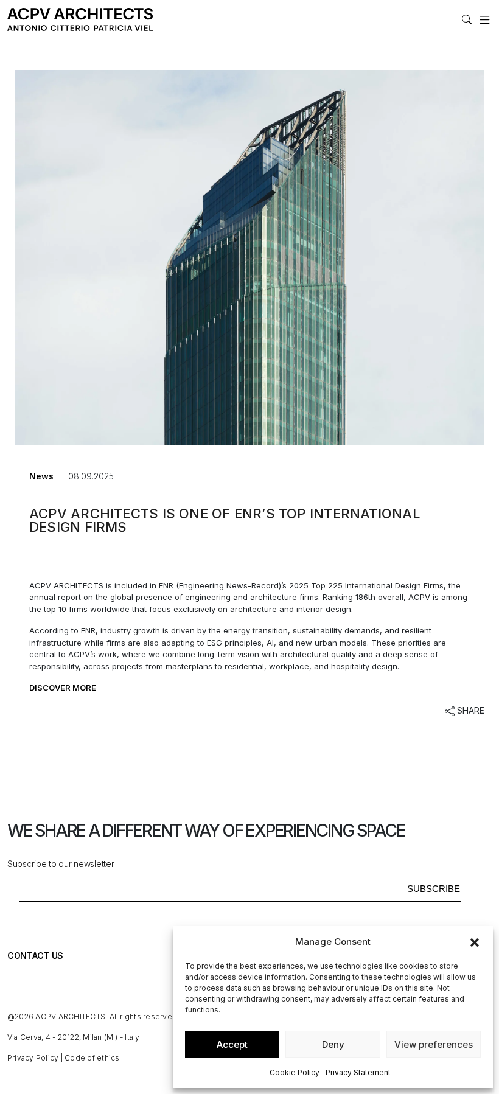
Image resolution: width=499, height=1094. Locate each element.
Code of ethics (92, 1057)
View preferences (433, 1044)
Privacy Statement (358, 1072)
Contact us (35, 955)
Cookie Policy (294, 1072)
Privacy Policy (32, 1057)
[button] (475, 942)
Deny (333, 1044)
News (41, 476)
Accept (232, 1044)
